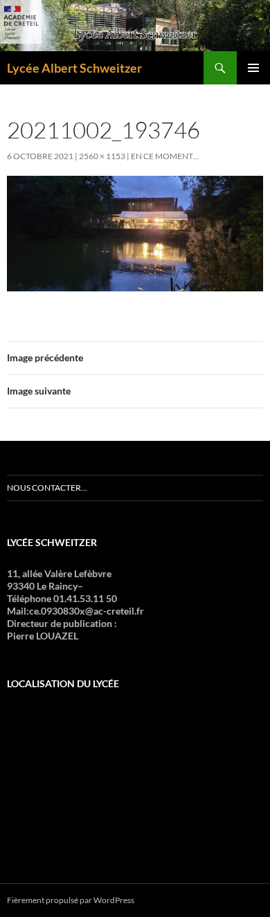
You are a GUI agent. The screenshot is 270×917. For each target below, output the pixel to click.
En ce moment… (165, 156)
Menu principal (253, 67)
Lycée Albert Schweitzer (74, 67)
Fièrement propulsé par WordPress (70, 900)
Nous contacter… (47, 487)
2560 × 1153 (102, 156)
